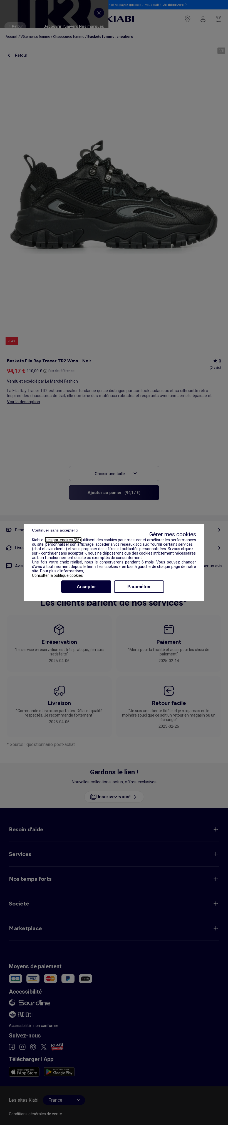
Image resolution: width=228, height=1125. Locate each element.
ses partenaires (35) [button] (63, 540)
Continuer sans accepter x (55, 530)
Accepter (86, 586)
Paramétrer (139, 586)
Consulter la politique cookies (57, 575)
